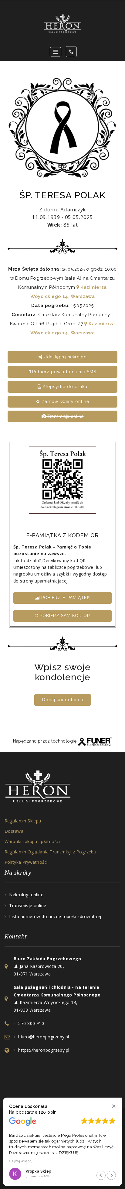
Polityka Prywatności (26, 862)
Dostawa (14, 831)
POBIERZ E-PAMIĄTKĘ (65, 597)
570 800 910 (31, 1023)
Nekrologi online (26, 894)
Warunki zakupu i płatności (32, 841)
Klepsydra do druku (64, 386)
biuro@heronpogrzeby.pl (43, 1037)
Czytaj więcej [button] (21, 1161)
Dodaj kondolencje (63, 699)
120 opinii (49, 1112)
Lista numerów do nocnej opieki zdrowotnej (55, 916)
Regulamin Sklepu (23, 821)
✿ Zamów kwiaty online (62, 401)
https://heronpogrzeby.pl (43, 1050)
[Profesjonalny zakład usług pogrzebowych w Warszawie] (62, 24)
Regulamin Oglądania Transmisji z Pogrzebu (50, 852)
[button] (113, 1106)
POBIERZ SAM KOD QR (64, 615)
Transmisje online (27, 905)
